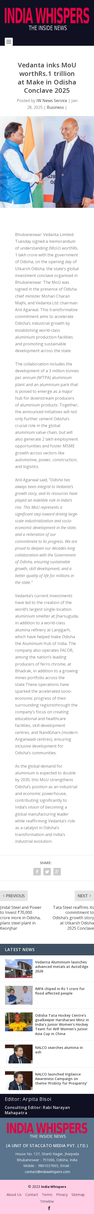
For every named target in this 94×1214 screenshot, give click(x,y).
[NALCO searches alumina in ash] (19, 1054)
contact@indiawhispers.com (47, 1171)
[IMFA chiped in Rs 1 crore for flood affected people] (19, 995)
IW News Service (51, 100)
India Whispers (53, 1186)
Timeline (47, 1201)
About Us (14, 1194)
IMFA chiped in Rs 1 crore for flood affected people (60, 991)
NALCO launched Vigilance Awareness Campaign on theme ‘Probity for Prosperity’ (61, 1079)
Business (55, 107)
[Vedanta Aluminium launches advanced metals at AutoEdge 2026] (19, 968)
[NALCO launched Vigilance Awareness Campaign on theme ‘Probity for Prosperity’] (19, 1080)
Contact (31, 1194)
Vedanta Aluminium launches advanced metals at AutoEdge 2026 (61, 966)
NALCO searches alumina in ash (59, 1049)
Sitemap (78, 1194)
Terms (47, 1194)
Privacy (62, 1194)
